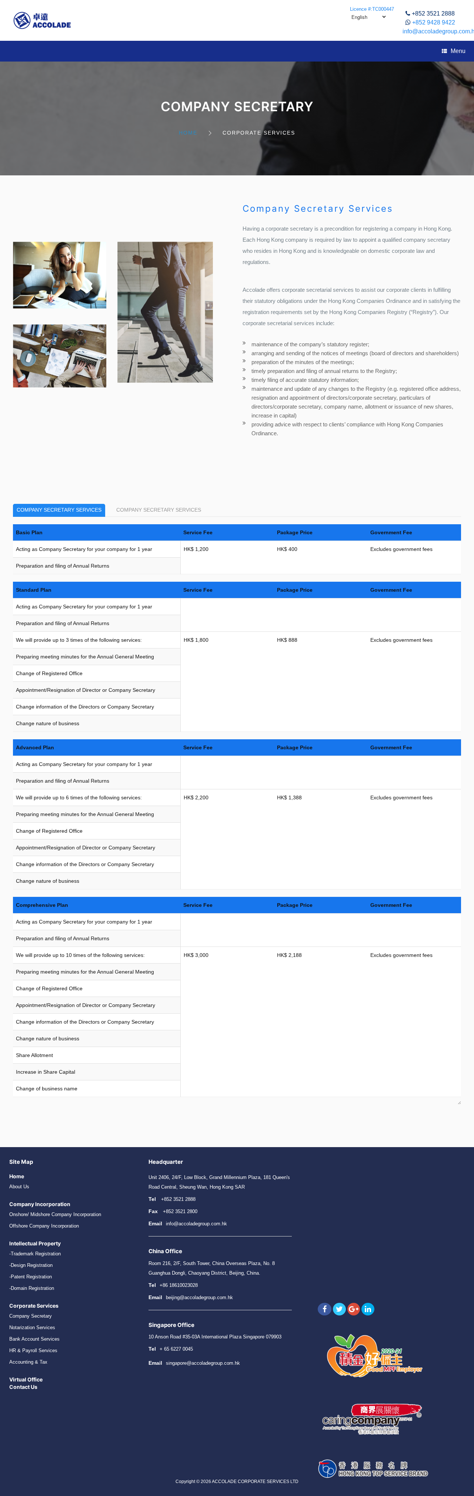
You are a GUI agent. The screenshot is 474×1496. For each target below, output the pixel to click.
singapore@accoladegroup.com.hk (203, 1363)
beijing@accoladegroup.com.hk (199, 1297)
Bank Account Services (34, 1339)
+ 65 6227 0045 (176, 1349)
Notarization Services (32, 1327)
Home (188, 133)
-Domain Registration (31, 1288)
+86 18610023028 (179, 1285)
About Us (19, 1186)
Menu (458, 51)
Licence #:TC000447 (372, 9)
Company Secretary (30, 1316)
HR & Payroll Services (33, 1350)
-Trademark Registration (35, 1253)
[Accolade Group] (42, 20)
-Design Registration (31, 1265)
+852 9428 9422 (433, 22)
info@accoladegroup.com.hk (196, 1223)
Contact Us (23, 1387)
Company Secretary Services (59, 510)
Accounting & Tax (28, 1362)
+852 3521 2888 (433, 13)
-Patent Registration (30, 1276)
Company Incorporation (39, 1204)
